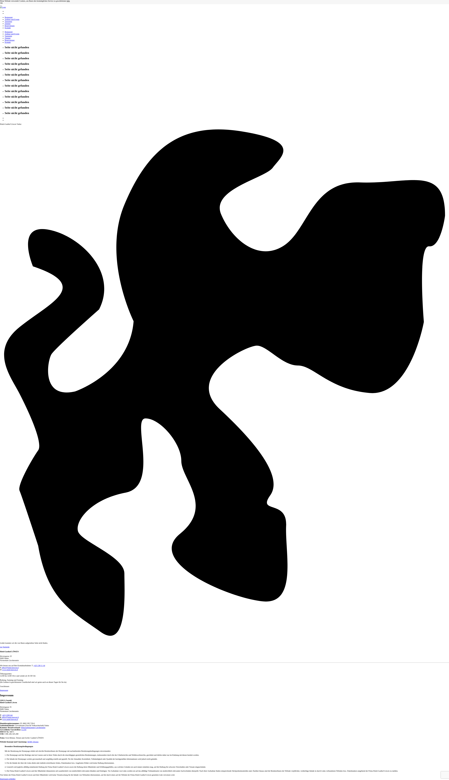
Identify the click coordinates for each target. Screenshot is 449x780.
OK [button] (1, 3)
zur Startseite (4, 647)
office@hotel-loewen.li (10, 668)
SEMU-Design (32, 742)
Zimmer (8, 24)
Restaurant (9, 17)
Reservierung (9, 26)
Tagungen (8, 22)
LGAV (24, 730)
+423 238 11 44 (39, 666)
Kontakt (8, 28)
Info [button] (68, 1)
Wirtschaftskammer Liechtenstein (33, 728)
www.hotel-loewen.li (10, 670)
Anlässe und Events (12, 19)
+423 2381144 (7, 715)
